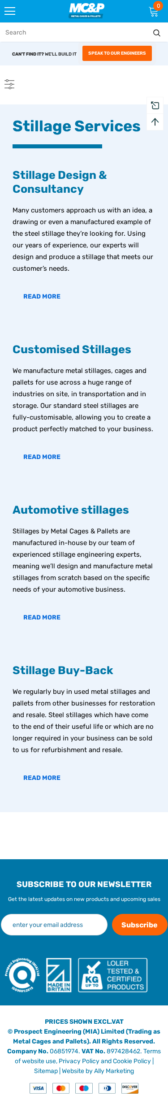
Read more (41, 296)
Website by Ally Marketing (98, 1071)
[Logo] (86, 10)
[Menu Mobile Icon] (9, 11)
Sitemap (46, 1071)
